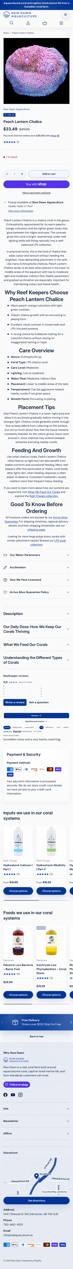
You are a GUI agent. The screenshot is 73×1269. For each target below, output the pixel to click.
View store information (20, 210)
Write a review (15, 702)
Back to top (36, 1036)
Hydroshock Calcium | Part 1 (17, 867)
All (41, 727)
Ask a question (39, 702)
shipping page (36, 529)
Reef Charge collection (44, 496)
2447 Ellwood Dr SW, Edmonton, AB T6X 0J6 (30, 1214)
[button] (44, 23)
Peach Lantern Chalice (23, 33)
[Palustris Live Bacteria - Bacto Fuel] (18, 941)
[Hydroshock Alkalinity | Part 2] (51, 841)
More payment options (36, 193)
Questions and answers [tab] (36, 721)
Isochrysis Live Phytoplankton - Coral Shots (51, 969)
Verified (65, 727)
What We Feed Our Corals (44, 492)
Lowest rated (29, 727)
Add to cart (49, 173)
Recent (7, 727)
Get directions (36, 1200)
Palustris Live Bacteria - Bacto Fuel (18, 967)
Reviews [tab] (36, 715)
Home (6, 33)
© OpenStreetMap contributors (54, 1192)
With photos (49, 727)
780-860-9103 (13, 1224)
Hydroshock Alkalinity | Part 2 (51, 867)
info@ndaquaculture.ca (18, 1235)
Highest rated (17, 727)
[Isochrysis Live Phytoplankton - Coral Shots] (51, 941)
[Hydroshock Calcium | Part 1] (18, 841)
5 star (58, 727)
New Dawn (16, 1260)
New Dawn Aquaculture (16, 109)
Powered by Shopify (31, 1260)
